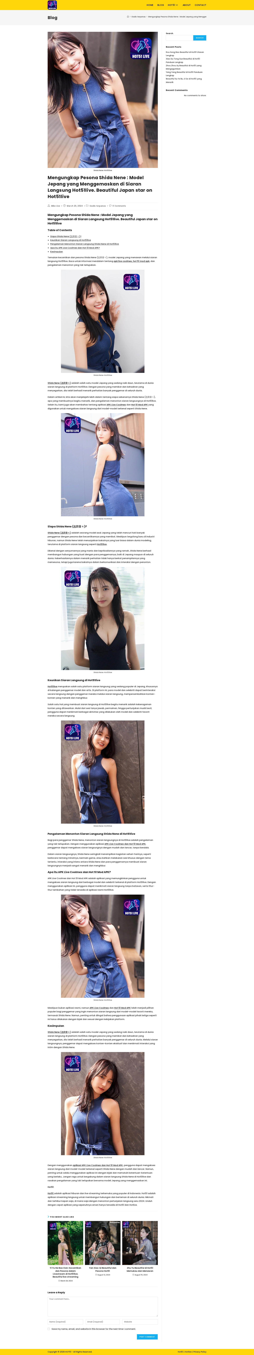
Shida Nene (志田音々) (59, 383)
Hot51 (51, 1193)
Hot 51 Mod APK (139, 404)
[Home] (128, 16)
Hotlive (188, 1351)
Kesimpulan (56, 251)
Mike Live (55, 206)
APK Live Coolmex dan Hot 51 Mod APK (125, 843)
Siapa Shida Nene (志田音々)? (65, 236)
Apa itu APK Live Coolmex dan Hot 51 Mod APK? (75, 247)
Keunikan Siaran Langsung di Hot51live (70, 240)
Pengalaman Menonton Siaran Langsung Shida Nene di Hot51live (84, 243)
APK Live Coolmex (116, 404)
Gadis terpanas (98, 206)
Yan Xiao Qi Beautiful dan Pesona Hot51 (102, 1269)
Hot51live (102, 544)
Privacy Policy (199, 1351)
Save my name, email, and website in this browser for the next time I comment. (94, 1329)
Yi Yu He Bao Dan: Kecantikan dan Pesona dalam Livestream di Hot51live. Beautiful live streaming (65, 1272)
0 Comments (119, 206)
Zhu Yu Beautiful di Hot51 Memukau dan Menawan (140, 1269)
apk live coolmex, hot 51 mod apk (131, 261)
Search (169, 33)
